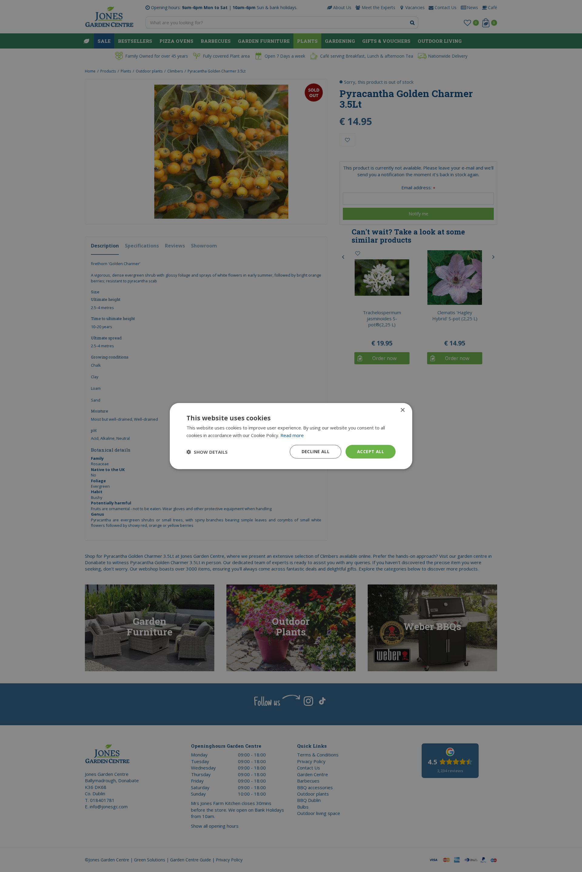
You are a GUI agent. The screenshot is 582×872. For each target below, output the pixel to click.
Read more (292, 435)
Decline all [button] (315, 451)
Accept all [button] (370, 451)
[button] (207, 451)
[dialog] (291, 436)
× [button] (402, 410)
